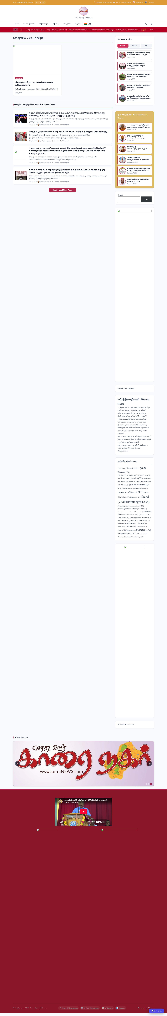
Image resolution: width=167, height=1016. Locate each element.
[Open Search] (151, 24)
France (134, 46)
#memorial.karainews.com (130, 515)
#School (131, 526)
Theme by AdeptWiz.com (146, 1008)
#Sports (122, 530)
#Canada (124, 472)
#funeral (136, 492)
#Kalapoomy (134, 497)
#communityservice (131, 478)
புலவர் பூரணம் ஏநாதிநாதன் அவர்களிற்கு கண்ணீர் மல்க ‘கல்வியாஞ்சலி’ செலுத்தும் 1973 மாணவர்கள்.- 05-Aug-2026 (138, 128)
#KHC (144, 509)
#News (125, 520)
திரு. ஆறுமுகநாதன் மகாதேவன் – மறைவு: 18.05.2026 (135, 137)
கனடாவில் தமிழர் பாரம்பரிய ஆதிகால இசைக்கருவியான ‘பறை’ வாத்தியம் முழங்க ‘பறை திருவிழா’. (138, 99)
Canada (123, 46)
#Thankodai (142, 534)
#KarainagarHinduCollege (129, 509)
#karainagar (138, 502)
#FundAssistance (128, 488)
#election (125, 485)
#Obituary (122, 523)
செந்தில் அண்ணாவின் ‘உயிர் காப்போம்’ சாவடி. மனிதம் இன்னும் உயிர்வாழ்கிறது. (68, 132)
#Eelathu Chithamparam (128, 481)
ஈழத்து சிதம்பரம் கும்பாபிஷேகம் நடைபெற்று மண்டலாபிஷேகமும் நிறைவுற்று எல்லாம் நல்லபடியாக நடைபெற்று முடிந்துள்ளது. (67, 114)
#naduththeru (145, 514)
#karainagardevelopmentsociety (131, 506)
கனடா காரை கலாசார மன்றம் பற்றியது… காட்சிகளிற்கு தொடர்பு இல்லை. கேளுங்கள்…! (138, 77)
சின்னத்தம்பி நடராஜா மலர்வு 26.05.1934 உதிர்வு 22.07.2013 (34, 84)
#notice (134, 520)
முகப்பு (17, 24)
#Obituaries (145, 520)
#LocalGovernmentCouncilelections (130, 512)
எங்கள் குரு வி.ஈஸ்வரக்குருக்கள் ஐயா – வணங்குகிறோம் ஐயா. (137, 148)
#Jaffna (125, 497)
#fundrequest (123, 492)
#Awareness (136, 468)
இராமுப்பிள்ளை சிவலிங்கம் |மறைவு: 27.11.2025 (138, 180)
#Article (122, 468)
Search (120, 195)
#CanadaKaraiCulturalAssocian (130, 475)
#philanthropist (132, 523)
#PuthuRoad (122, 526)
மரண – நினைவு (29, 24)
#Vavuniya (122, 537)
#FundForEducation (141, 488)
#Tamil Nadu (131, 530)
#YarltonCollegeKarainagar (134, 537)
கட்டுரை (77, 24)
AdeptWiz (131, 388)
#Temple (143, 529)
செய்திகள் (66, 24)
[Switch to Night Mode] (145, 24)
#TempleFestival (127, 533)
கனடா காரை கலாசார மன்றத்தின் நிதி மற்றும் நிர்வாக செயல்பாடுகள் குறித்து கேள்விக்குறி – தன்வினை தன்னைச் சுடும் (67, 171)
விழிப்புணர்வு (43, 24)
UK (146, 46)
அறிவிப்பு (55, 24)
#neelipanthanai (124, 517)
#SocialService (142, 526)
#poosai (143, 523)
